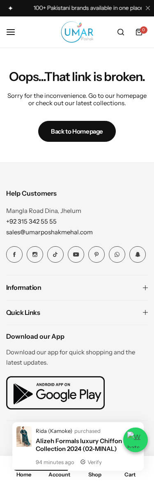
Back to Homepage (77, 131)
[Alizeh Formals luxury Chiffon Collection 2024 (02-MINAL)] (24, 444)
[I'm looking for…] (121, 32)
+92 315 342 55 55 (31, 221)
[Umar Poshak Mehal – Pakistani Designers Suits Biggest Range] (77, 32)
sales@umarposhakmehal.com (49, 232)
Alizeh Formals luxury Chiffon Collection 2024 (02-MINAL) (79, 445)
